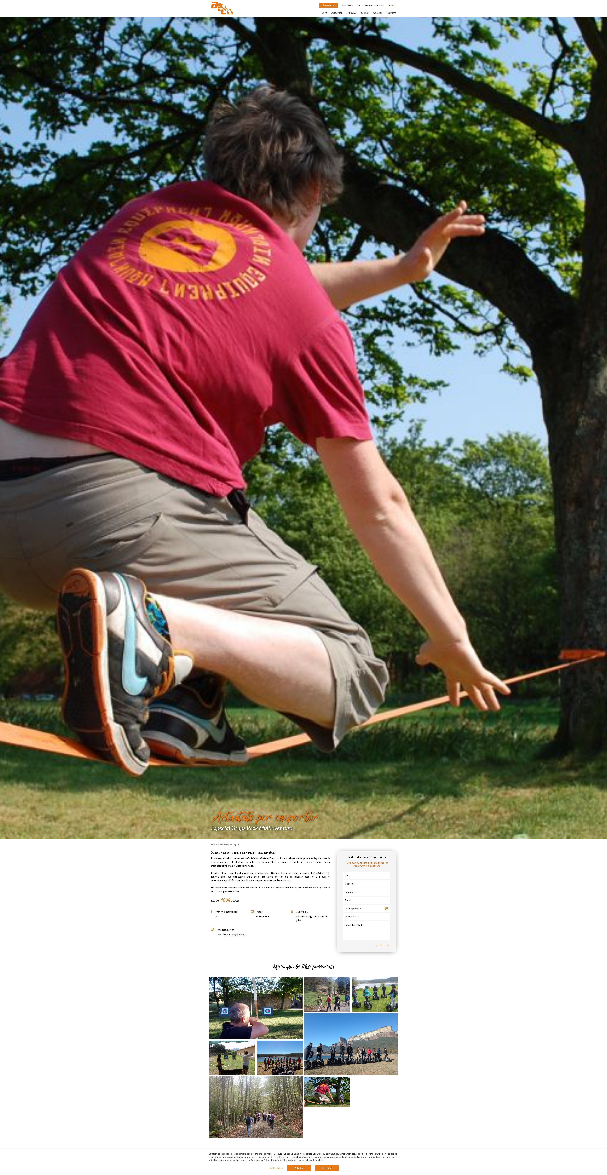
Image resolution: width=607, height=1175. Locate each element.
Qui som (377, 12)
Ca (393, 5)
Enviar (378, 945)
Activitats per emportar (229, 844)
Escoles (364, 12)
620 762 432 (348, 5)
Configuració (276, 1168)
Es (390, 5)
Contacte (391, 12)
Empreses (351, 12)
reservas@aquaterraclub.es (371, 5)
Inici (324, 12)
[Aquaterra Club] (222, 14)
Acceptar (327, 1168)
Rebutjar (299, 1168)
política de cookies (314, 1160)
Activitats (336, 12)
